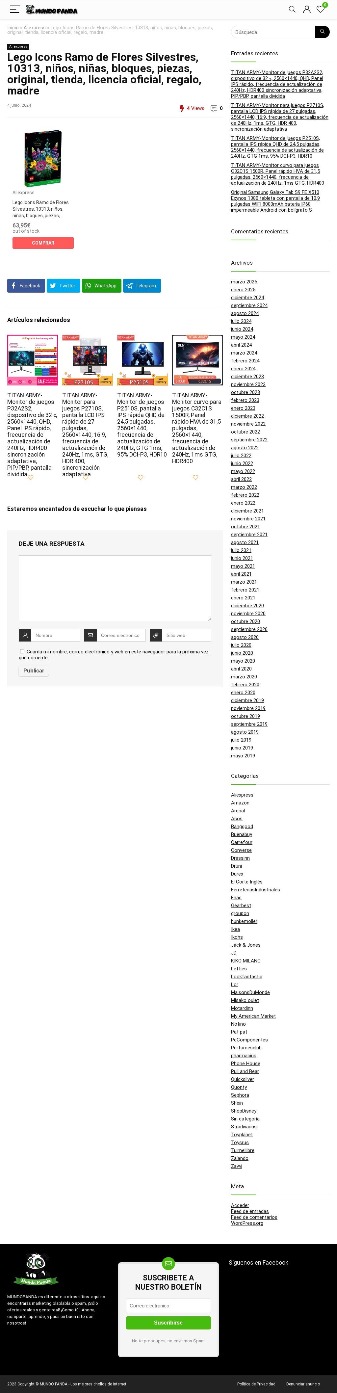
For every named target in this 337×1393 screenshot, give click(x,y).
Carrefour (241, 842)
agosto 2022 (245, 448)
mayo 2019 (243, 756)
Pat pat (239, 1032)
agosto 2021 (245, 542)
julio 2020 (241, 645)
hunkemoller (244, 921)
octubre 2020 (245, 621)
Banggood (242, 826)
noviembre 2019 (248, 708)
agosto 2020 (245, 637)
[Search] (292, 9)
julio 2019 (241, 740)
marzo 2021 (244, 582)
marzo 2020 (244, 677)
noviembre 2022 (248, 424)
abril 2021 (241, 574)
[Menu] (15, 9)
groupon (240, 913)
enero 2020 (243, 693)
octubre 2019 (245, 716)
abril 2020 (241, 669)
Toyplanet (242, 1135)
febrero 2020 (245, 685)
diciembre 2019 (247, 700)
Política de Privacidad (256, 1384)
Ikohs (237, 937)
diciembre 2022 (247, 416)
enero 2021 (243, 598)
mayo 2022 (243, 471)
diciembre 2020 (247, 606)
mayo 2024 (243, 337)
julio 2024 (241, 321)
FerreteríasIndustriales (255, 890)
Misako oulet (245, 1000)
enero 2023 (243, 408)
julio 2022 (241, 456)
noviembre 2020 (248, 614)
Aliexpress (35, 28)
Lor (234, 984)
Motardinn (242, 1008)
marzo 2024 (244, 353)
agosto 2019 (245, 732)
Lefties (239, 969)
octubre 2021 (245, 527)
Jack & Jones (246, 945)
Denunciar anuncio (303, 1384)
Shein (237, 1103)
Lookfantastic (246, 977)
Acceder (240, 1205)
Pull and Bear (245, 1071)
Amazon (240, 803)
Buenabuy (241, 834)
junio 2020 (242, 653)
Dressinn (240, 858)
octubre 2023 (245, 392)
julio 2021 (241, 550)
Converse (241, 850)
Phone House (245, 1063)
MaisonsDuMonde (250, 992)
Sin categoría (245, 1119)
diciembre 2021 (247, 511)
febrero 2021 (245, 590)
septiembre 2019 (249, 724)
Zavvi (236, 1166)
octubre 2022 (245, 432)
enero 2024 (243, 369)
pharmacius (243, 1056)
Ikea (235, 929)
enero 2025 (243, 290)
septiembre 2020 (249, 629)
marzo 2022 (244, 487)
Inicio (13, 28)
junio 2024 (242, 329)
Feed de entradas (250, 1211)
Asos (237, 819)
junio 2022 (242, 463)
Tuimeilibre (242, 1150)
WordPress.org (247, 1223)
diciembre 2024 (247, 298)
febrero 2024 (245, 361)
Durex (237, 874)
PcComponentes (249, 1040)
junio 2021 (242, 558)
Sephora (240, 1095)
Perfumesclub (246, 1048)
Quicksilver (242, 1079)
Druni (236, 866)
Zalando (239, 1158)
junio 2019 (242, 748)
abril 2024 (241, 345)
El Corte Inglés (247, 882)
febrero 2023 (245, 400)
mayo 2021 (243, 566)
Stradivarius (244, 1127)
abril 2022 (241, 479)
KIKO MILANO (246, 961)
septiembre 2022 (249, 440)
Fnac (236, 898)
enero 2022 (243, 503)
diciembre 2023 (247, 377)
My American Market (253, 1016)
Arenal (238, 811)
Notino (238, 1024)
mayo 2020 (243, 661)
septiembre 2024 (249, 305)
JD (234, 953)
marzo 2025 (244, 282)
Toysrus (240, 1142)
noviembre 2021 (248, 519)
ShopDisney (243, 1111)
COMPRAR (43, 243)
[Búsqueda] (322, 32)
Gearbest (241, 905)
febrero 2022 (245, 495)
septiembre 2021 (249, 535)
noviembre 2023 (248, 384)
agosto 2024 (245, 313)
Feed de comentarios (254, 1217)
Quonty (239, 1087)
